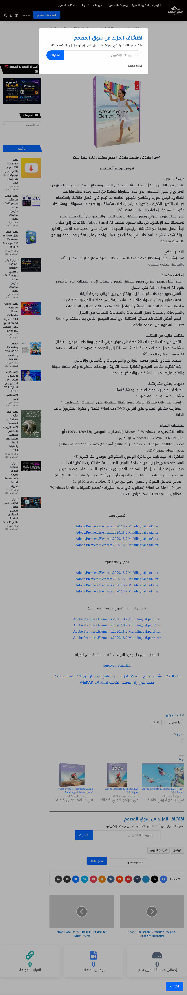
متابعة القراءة (134, 65)
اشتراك (55, 55)
